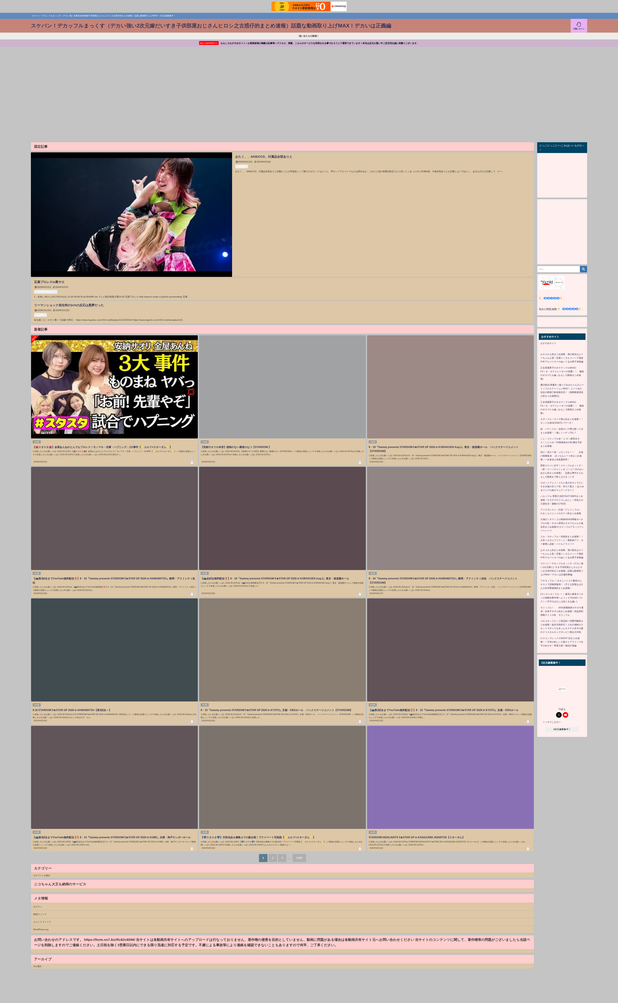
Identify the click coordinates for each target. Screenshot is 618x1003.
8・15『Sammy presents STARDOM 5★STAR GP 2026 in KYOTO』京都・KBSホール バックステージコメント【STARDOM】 (276, 710)
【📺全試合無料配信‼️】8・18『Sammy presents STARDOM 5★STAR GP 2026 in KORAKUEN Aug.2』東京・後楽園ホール (275, 578)
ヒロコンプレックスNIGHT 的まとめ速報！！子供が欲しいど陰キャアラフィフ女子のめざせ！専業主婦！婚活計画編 (561, 642)
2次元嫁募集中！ (562, 729)
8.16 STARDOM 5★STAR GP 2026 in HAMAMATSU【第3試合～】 (72, 710)
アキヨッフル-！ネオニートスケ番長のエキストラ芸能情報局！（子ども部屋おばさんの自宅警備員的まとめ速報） (561, 584)
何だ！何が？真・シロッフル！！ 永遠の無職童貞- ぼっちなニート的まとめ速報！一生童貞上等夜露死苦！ (561, 456)
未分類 (242, 166)
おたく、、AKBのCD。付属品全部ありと (263, 156)
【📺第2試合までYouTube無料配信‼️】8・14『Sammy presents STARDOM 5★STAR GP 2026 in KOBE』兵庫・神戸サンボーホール (112, 837)
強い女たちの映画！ (309, 36)
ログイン (37, 907)
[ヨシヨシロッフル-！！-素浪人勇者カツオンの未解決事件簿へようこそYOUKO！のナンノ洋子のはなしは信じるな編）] (561, 598)
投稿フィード (40, 914)
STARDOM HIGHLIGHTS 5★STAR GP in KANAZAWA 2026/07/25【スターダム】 (417, 837)
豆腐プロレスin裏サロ (49, 281)
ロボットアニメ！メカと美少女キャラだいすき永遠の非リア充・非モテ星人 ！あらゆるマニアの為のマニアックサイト (562, 486)
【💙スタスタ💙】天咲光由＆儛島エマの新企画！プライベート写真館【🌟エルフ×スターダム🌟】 (258, 837)
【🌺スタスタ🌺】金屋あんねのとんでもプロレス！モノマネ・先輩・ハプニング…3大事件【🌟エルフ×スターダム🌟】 (102, 447)
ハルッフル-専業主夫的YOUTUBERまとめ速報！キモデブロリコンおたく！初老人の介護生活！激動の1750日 (561, 500)
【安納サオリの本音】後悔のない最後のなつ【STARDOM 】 (236, 447)
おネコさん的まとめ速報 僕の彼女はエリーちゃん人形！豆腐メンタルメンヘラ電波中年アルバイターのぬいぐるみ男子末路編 (561, 358)
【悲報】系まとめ (45, 292)
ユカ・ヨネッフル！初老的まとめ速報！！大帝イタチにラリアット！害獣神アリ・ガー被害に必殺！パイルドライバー (561, 540)
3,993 (299, 858)
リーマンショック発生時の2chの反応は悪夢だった (69, 305)
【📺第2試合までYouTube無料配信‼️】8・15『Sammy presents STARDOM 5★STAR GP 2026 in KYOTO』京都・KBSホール (444, 710)
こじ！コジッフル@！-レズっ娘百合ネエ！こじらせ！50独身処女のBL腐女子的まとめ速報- (561, 442)
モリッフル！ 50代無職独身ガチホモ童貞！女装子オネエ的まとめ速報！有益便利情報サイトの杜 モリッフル (562, 611)
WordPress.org (40, 929)
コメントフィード (42, 922)
